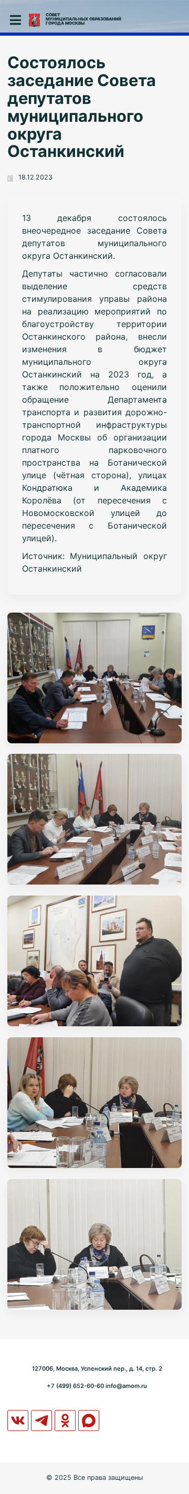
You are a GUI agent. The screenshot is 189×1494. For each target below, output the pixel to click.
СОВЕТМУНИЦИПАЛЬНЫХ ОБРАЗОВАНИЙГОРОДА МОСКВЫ (83, 19)
